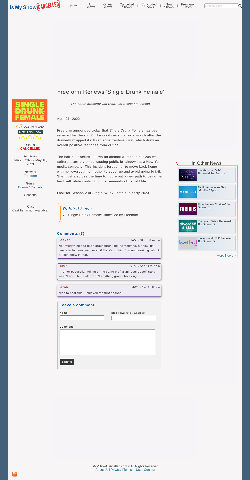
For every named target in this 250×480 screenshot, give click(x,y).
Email (128, 312)
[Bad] (20, 136)
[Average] (30, 136)
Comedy (37, 187)
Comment (66, 326)
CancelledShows (127, 6)
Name (64, 312)
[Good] (34, 136)
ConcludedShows (149, 6)
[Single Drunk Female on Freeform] (30, 110)
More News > (226, 255)
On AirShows (107, 6)
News (74, 5)
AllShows (90, 6)
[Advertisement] (125, 49)
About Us (102, 469)
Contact (149, 469)
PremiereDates (187, 6)
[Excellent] (39, 136)
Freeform (30, 176)
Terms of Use (132, 469)
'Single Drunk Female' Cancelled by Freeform (103, 215)
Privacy (116, 469)
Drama (23, 187)
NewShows (169, 6)
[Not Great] (25, 136)
